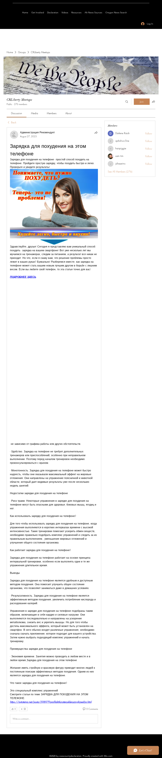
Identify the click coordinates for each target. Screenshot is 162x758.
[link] (16, 113)
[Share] (96, 132)
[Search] (127, 102)
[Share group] (153, 101)
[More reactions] (23, 709)
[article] (54, 427)
